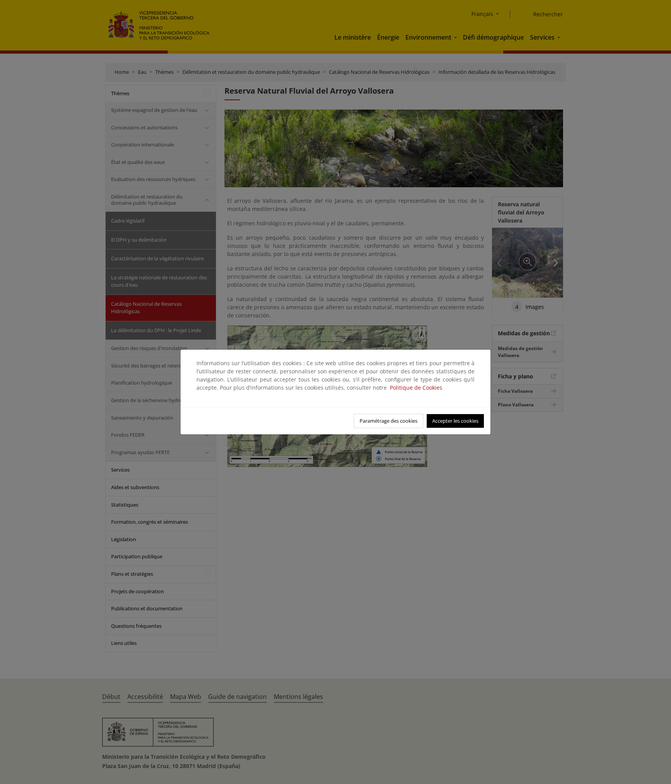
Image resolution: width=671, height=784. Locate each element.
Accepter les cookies (455, 420)
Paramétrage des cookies (388, 420)
